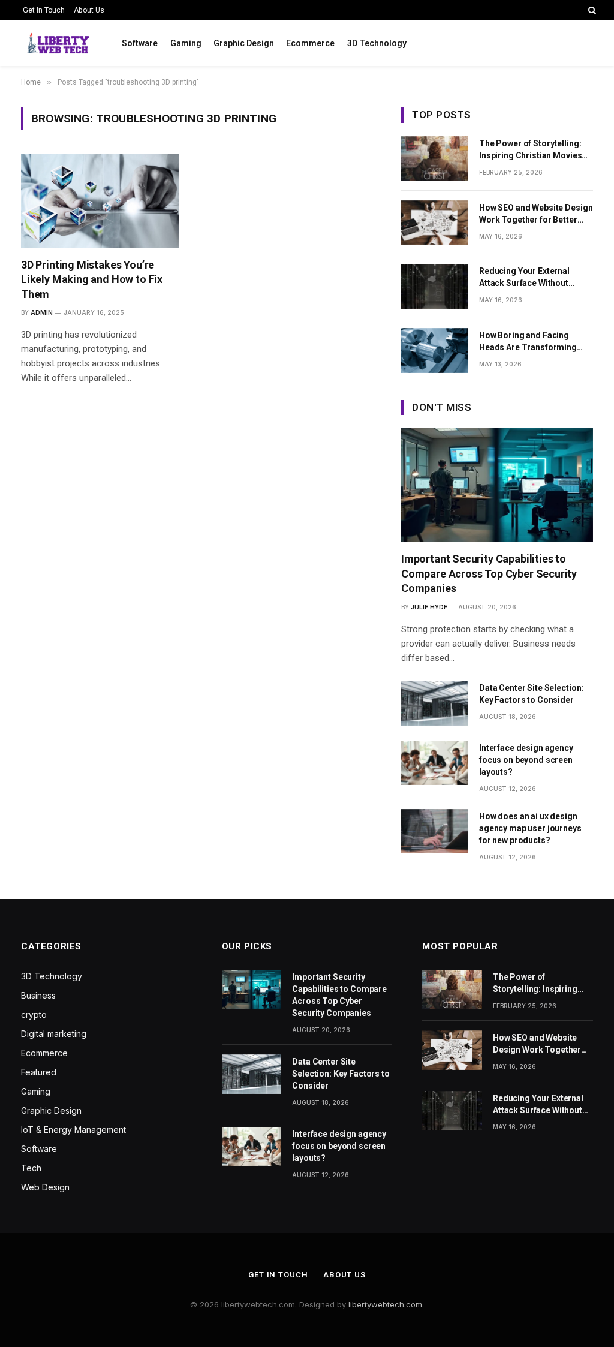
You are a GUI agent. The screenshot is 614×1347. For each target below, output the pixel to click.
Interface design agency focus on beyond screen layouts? (526, 760)
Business (38, 995)
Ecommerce (310, 43)
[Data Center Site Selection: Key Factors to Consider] (434, 703)
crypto (34, 1014)
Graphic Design (243, 43)
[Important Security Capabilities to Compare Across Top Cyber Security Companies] (497, 485)
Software (140, 43)
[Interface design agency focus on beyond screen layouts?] (434, 763)
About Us (89, 10)
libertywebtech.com (385, 1304)
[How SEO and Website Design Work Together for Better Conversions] (434, 222)
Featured (38, 1072)
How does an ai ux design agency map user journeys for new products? (530, 828)
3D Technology (377, 43)
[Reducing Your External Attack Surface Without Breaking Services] (434, 286)
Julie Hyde (429, 607)
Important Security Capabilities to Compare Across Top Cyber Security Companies (489, 573)
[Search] (591, 10)
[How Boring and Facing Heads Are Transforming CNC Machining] (434, 350)
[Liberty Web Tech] (56, 43)
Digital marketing (53, 1034)
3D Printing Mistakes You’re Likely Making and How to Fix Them (91, 279)
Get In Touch (44, 10)
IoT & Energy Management (73, 1129)
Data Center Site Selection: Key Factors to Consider (531, 694)
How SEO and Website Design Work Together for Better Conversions (535, 214)
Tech (31, 1168)
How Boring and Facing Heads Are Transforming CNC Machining (528, 341)
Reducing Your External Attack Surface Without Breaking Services (524, 277)
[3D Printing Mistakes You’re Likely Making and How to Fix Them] (100, 201)
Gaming (185, 43)
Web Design (45, 1187)
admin (42, 312)
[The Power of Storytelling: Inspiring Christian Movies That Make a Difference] (434, 158)
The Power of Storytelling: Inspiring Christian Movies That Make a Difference (530, 150)
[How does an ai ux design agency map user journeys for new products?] (434, 831)
